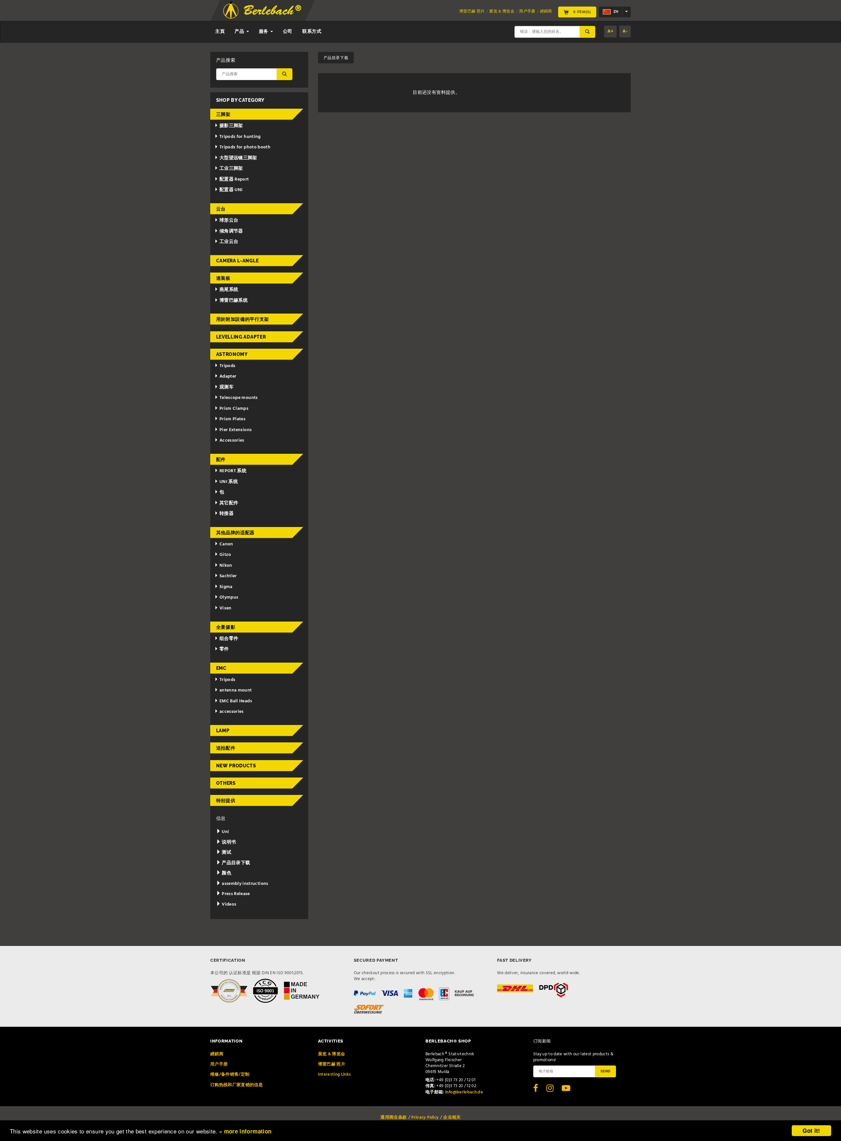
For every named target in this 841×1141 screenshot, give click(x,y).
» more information (245, 1131)
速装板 (223, 278)
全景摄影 (226, 627)
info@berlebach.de (464, 1092)
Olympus (228, 597)
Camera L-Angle (237, 260)
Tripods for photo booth (244, 147)
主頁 (220, 31)
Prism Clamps (233, 408)
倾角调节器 (231, 231)
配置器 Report (234, 179)
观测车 (226, 387)
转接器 (226, 513)
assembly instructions (244, 884)
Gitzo (225, 555)
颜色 (226, 873)
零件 (224, 649)
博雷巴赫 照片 (472, 11)
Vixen (225, 608)
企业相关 (452, 1117)
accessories (231, 711)
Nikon (225, 565)
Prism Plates (232, 419)
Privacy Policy (425, 1117)
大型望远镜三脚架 (238, 158)
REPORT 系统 (232, 471)
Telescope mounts (238, 398)
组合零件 (228, 639)
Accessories (231, 440)
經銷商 (546, 11)
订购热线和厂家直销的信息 (236, 1085)
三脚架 (223, 114)
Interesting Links (334, 1074)
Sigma (226, 587)
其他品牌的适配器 (235, 532)
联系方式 (312, 31)
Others (226, 783)
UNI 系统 (228, 482)
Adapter (227, 376)
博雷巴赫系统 (233, 300)
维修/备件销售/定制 (230, 1074)
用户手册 (527, 11)
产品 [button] (240, 31)
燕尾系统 (228, 290)
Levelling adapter (241, 337)
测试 (226, 852)
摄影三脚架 (231, 126)
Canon (226, 544)
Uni (225, 832)
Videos (228, 904)
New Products (236, 765)
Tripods (227, 366)
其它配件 (228, 503)
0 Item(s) (581, 12)
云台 (221, 208)
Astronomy (232, 354)
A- (625, 31)
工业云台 (228, 242)
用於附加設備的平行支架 (242, 319)
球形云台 (228, 220)
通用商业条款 (393, 1117)
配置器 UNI (230, 190)
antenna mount (235, 690)
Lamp (223, 730)
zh (615, 12)
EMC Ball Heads (235, 701)
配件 (221, 459)
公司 (287, 31)
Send (605, 1071)
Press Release (235, 894)
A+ (610, 31)
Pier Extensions (235, 430)
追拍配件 (226, 748)
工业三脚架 (231, 168)
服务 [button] (264, 31)
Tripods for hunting (240, 137)
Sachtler (228, 576)
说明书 (228, 842)
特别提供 (226, 800)
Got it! (811, 1130)
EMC (221, 668)
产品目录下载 (235, 863)
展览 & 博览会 (501, 11)
